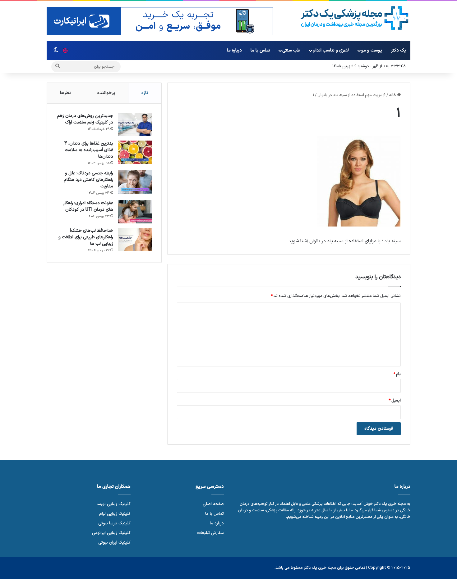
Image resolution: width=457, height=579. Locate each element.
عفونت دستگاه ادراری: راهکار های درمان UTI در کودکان (88, 206)
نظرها (65, 92)
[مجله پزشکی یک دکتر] (354, 18)
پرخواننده (106, 92)
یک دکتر (398, 50)
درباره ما (234, 50)
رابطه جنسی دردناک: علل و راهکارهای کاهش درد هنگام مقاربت (88, 180)
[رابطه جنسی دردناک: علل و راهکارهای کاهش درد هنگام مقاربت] (135, 182)
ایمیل (395, 400)
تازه (144, 92)
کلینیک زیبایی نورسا (114, 504)
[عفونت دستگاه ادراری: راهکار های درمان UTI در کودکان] (135, 211)
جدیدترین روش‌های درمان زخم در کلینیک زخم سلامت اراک (85, 119)
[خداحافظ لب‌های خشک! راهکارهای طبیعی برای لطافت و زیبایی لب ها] (135, 239)
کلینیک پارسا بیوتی (114, 523)
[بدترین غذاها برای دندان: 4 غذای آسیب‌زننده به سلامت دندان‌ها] (135, 152)
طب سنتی (291, 50)
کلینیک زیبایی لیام (115, 513)
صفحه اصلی (213, 504)
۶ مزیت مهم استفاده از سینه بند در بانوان (351, 95)
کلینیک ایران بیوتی (114, 542)
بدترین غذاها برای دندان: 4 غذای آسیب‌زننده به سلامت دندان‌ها (88, 150)
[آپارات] (65, 50)
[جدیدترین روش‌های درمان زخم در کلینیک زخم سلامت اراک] (135, 124)
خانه (393, 95)
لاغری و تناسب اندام (331, 50)
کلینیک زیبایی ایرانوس (111, 533)
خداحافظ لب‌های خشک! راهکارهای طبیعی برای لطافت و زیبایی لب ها (85, 237)
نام (397, 374)
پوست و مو (371, 50)
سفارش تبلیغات (210, 533)
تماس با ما (260, 50)
